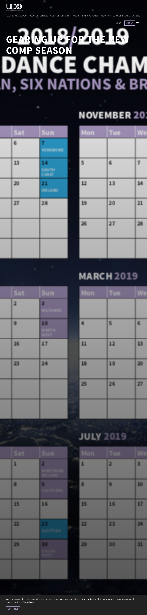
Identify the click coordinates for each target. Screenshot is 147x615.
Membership (45, 16)
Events (10, 16)
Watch (95, 16)
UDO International (82, 16)
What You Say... (21, 16)
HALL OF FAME (105, 16)
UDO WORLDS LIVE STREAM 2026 (126, 16)
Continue (13, 608)
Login (118, 23)
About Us (34, 16)
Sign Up (129, 23)
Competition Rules (61, 16)
